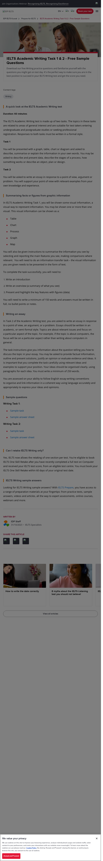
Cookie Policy (31, 848)
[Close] (97, 838)
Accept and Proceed (11, 856)
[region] (50, 847)
